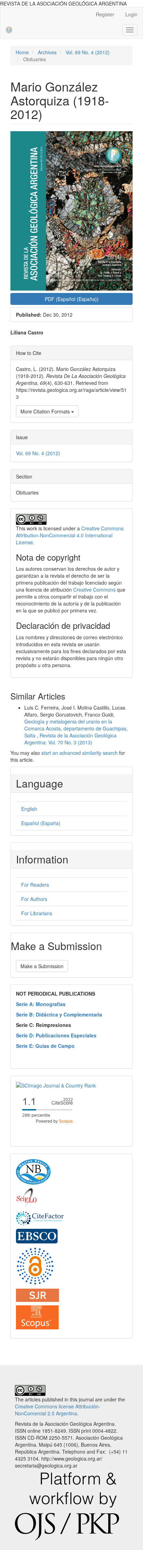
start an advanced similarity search (79, 752)
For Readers (35, 884)
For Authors (34, 898)
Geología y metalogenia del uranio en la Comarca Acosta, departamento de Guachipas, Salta (76, 728)
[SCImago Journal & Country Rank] (56, 1084)
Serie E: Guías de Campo (45, 1045)
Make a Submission (42, 966)
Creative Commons (94, 589)
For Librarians (36, 913)
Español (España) (40, 823)
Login (131, 14)
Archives (47, 52)
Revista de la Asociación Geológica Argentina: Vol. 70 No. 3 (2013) (70, 739)
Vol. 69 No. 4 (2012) (88, 52)
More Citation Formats (45, 411)
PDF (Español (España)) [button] (72, 298)
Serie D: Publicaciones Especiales (56, 1035)
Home (22, 52)
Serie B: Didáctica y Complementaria (59, 1014)
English (29, 808)
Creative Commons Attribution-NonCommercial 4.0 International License (70, 535)
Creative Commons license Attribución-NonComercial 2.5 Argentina (57, 1410)
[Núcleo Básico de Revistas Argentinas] (33, 1171)
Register (105, 14)
